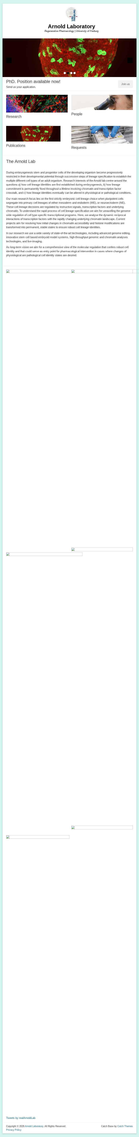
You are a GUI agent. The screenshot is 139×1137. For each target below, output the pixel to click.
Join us (125, 84)
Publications (15, 145)
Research (14, 117)
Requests (79, 147)
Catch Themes (125, 1126)
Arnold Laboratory (71, 26)
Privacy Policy (13, 1129)
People (76, 114)
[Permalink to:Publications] (69, 57)
